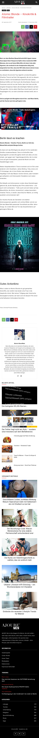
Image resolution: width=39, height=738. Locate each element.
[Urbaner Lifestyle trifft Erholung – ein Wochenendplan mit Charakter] (19, 574)
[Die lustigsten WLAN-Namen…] (19, 395)
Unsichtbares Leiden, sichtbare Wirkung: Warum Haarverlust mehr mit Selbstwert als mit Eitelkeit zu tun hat (19, 501)
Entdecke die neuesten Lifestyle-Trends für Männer (19, 612)
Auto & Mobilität (6, 691)
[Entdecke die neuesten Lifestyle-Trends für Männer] (19, 601)
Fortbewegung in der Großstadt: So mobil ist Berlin (19, 694)
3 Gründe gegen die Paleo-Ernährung (24, 436)
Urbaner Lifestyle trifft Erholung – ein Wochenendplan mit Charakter (19, 586)
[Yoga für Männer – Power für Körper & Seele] (7, 458)
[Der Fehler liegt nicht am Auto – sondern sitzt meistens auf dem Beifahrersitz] (19, 418)
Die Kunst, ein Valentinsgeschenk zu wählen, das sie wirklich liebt (19, 559)
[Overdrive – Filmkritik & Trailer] (7, 449)
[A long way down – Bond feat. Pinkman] (7, 468)
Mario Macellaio (19, 343)
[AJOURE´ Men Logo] (19, 626)
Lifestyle (8, 8)
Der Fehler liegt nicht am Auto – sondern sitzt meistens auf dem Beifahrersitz (19, 430)
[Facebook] (27, 27)
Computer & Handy (7, 684)
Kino (8, 10)
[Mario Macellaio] (19, 334)
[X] (31, 27)
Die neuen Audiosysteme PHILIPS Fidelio (15, 687)
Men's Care (5, 677)
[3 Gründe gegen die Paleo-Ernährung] (7, 439)
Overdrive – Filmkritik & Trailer (22, 445)
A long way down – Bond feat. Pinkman (25, 465)
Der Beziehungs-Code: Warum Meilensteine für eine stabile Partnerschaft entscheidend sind (19, 531)
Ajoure (3, 8)
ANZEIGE (4, 688)
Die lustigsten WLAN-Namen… (14, 406)
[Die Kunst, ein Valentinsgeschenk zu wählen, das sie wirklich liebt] (19, 547)
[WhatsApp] (23, 27)
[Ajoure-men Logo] (19, 2)
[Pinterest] (35, 27)
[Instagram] (21, 375)
